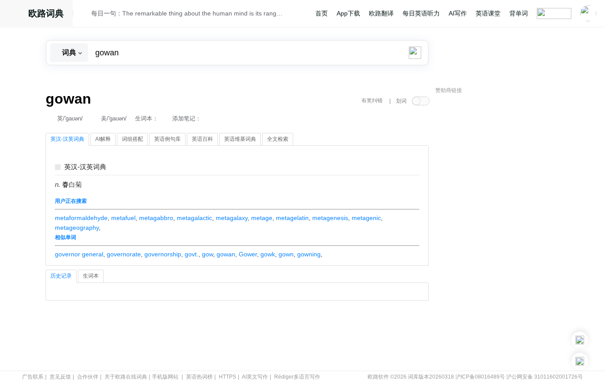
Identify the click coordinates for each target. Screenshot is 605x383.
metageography (77, 227)
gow (207, 254)
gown (286, 254)
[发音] (84, 14)
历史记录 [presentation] (61, 276)
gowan (226, 254)
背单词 (518, 13)
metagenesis (330, 217)
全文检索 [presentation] (277, 139)
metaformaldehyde (81, 217)
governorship (162, 254)
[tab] (67, 139)
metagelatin (292, 217)
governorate (124, 254)
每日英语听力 (421, 13)
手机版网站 (165, 377)
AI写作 (458, 13)
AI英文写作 (255, 377)
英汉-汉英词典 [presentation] (67, 139)
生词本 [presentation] (91, 276)
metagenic (366, 217)
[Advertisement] (501, 232)
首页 (321, 13)
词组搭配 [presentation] (132, 139)
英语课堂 (488, 13)
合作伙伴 (87, 377)
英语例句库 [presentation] (167, 139)
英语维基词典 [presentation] (240, 139)
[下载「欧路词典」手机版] (579, 340)
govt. (191, 254)
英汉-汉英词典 (85, 167)
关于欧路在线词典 (126, 377)
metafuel (123, 217)
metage (261, 217)
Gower (248, 254)
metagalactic (194, 217)
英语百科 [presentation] (202, 139)
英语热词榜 (199, 377)
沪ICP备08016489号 (480, 377)
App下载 (348, 13)
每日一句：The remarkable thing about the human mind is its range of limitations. (188, 13)
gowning (309, 254)
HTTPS (227, 377)
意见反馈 (60, 377)
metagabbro (156, 217)
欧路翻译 (381, 13)
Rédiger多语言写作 (297, 377)
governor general (79, 254)
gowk (267, 254)
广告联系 (32, 377)
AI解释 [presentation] (103, 139)
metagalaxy (232, 217)
